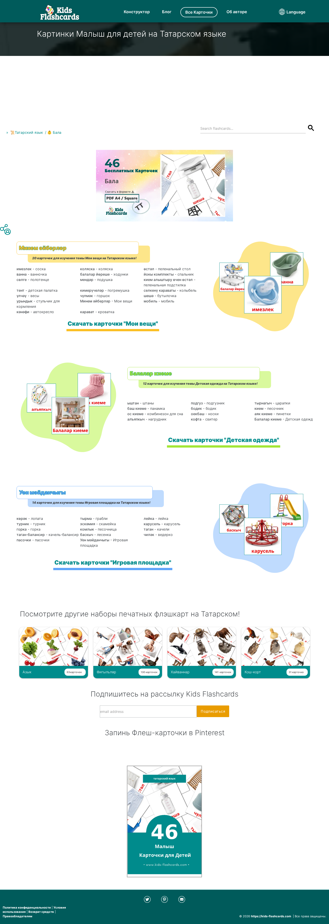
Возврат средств (41, 911)
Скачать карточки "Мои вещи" (112, 323)
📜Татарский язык (26, 132)
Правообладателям (17, 916)
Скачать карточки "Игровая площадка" (112, 562)
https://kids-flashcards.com (271, 916)
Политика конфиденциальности (27, 907)
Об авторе (236, 11)
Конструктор (137, 11)
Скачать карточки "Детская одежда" (223, 439)
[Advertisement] (164, 87)
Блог (166, 11)
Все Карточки (199, 12)
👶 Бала (54, 132)
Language (287, 12)
